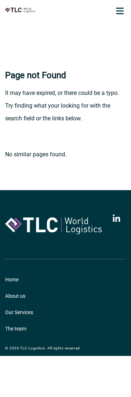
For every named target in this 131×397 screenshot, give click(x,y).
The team (15, 329)
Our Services (19, 312)
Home (12, 279)
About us (15, 296)
